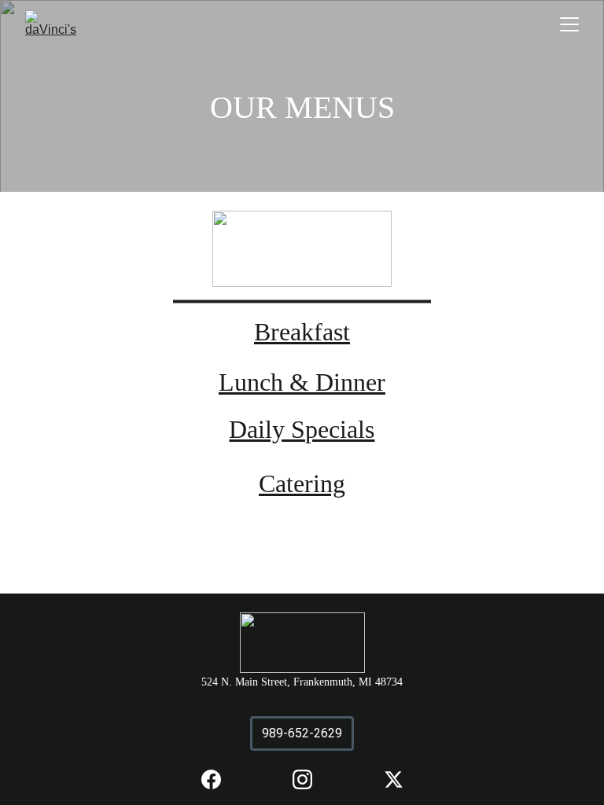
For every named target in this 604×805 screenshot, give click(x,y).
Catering (302, 483)
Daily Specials (301, 429)
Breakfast (302, 332)
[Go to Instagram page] (310, 779)
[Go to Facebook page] (219, 779)
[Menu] (569, 24)
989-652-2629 (302, 733)
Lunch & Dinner (302, 382)
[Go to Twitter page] (393, 779)
